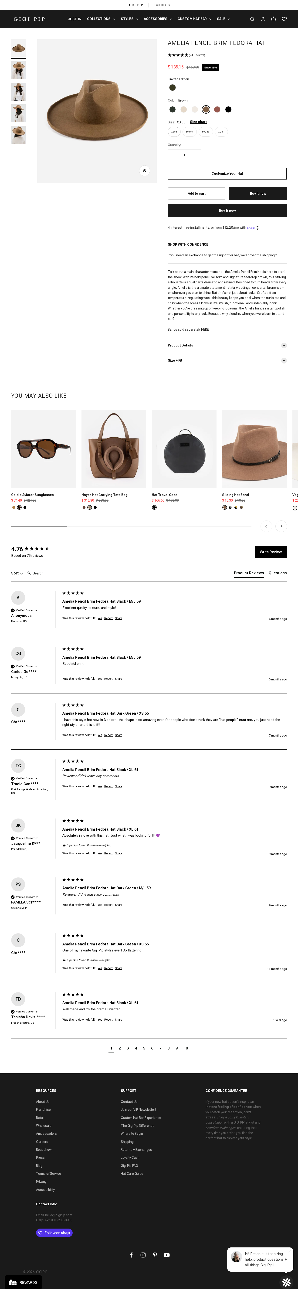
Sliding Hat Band (235, 495)
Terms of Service (48, 1173)
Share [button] (118, 618)
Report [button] (108, 618)
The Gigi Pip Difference (137, 1126)
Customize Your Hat (227, 173)
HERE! (205, 329)
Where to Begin (132, 1133)
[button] (227, 55)
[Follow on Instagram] (143, 1255)
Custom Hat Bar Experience (141, 1118)
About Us (43, 1102)
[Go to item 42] (18, 135)
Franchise (43, 1109)
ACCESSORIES (155, 19)
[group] (35, 549)
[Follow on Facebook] (131, 1255)
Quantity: (174, 145)
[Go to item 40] (18, 92)
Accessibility (45, 1190)
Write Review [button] (271, 552)
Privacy (41, 1182)
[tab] (249, 574)
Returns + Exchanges (136, 1149)
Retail (40, 1118)
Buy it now (227, 210)
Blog (39, 1166)
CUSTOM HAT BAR (192, 19)
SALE (221, 19)
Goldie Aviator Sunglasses (32, 495)
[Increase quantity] (194, 155)
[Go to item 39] (18, 70)
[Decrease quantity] (175, 155)
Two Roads (162, 5)
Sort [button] (15, 573)
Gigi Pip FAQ (129, 1166)
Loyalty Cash (130, 1157)
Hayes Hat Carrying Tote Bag (104, 495)
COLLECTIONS (99, 19)
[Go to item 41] (18, 114)
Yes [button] (100, 618)
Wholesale (43, 1126)
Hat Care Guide (132, 1173)
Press (40, 1157)
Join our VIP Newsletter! (138, 1109)
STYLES (127, 19)
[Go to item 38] (18, 49)
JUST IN (74, 19)
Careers (42, 1142)
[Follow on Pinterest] (155, 1255)
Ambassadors (46, 1133)
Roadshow (44, 1149)
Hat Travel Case (164, 495)
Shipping (127, 1142)
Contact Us (129, 1102)
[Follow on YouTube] (167, 1255)
